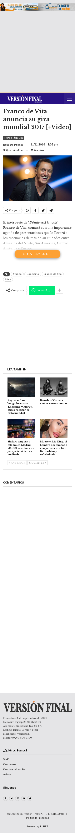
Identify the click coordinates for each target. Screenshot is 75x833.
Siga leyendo (37, 254)
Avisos (7, 774)
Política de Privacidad (37, 817)
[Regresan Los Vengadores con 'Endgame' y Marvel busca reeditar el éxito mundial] (21, 387)
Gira (8, 279)
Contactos (9, 764)
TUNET (44, 826)
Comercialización (14, 769)
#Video (17, 274)
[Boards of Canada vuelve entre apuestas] (54, 387)
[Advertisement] (37, 50)
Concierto (32, 274)
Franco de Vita (53, 274)
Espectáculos (13, 138)
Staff (6, 759)
